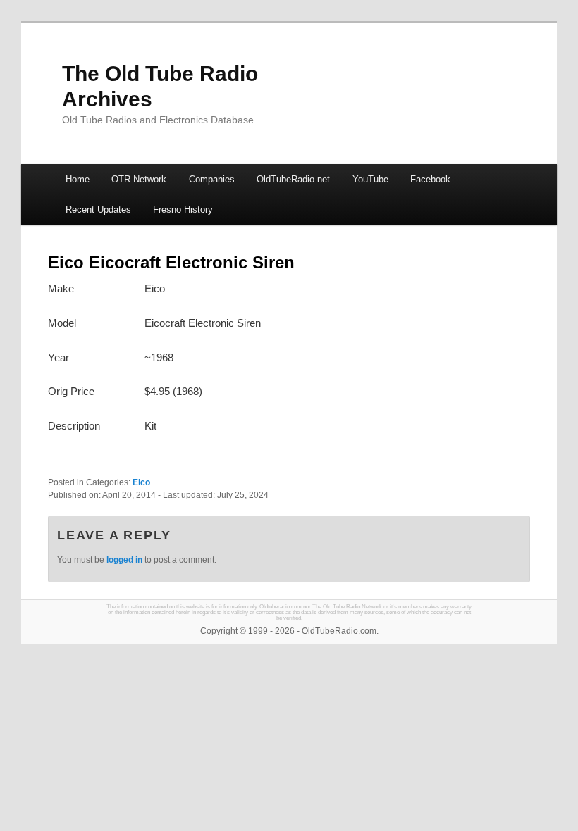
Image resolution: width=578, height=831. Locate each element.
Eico (141, 482)
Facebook (430, 179)
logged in (124, 560)
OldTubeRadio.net (293, 179)
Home (78, 179)
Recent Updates (98, 209)
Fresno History (183, 209)
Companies (212, 179)
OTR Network (138, 179)
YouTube (370, 179)
